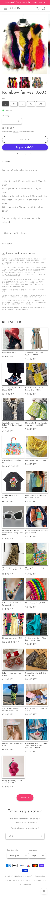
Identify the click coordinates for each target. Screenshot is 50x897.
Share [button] (7, 161)
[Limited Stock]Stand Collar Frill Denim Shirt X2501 (12, 425)
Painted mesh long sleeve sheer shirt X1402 (35, 497)
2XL (40, 104)
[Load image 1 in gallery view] (12, 82)
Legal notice (26, 885)
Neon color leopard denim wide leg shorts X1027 (36, 424)
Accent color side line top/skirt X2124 (34, 354)
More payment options (25, 154)
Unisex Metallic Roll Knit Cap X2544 (35, 674)
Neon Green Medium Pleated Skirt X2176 (10, 709)
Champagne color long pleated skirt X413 (11, 569)
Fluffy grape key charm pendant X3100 (12, 782)
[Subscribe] (41, 836)
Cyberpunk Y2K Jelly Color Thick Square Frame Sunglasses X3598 (36, 746)
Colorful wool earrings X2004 (11, 674)
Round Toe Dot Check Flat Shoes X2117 (13, 389)
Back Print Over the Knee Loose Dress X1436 (35, 389)
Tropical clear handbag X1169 (11, 461)
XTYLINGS (14, 876)
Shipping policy (40, 880)
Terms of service (26, 880)
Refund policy (40, 876)
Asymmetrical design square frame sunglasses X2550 (12, 533)
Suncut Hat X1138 (9, 353)
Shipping (15, 132)
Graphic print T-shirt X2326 (10, 497)
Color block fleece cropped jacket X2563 (36, 532)
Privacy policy (12, 880)
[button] (5, 8)
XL (31, 104)
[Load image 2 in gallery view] (24, 82)
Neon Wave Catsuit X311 (35, 603)
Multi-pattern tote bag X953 (34, 569)
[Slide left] (3, 83)
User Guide (7, 243)
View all (25, 797)
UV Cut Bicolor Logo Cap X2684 (36, 709)
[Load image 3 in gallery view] (37, 82)
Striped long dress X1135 (12, 638)
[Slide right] (47, 83)
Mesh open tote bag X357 (36, 460)
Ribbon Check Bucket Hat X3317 (12, 745)
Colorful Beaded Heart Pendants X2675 (11, 604)
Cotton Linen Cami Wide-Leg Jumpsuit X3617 (36, 639)
